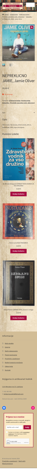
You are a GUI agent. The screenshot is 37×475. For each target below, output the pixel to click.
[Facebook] (4, 408)
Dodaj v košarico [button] (18, 194)
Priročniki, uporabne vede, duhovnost (13, 17)
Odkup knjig (9, 366)
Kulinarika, (29, 17)
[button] (31, 27)
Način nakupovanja (11, 351)
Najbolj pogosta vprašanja (14, 363)
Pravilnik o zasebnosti (12, 359)
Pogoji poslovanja (11, 355)
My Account (6, 471)
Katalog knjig (14, 14)
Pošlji (27, 427)
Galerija (7, 347)
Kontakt (8, 370)
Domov (7, 14)
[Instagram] (33, 408)
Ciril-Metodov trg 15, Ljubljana (12, 387)
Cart (28, 469)
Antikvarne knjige (24, 14)
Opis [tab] (3, 113)
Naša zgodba (9, 343)
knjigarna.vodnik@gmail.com (13, 394)
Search (18, 471)
